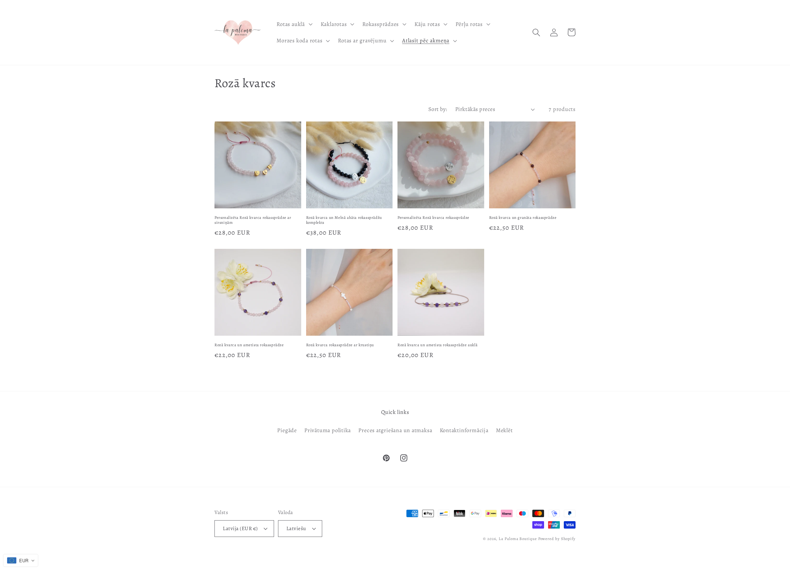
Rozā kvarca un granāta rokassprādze (523, 217)
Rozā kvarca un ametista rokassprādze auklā (437, 344)
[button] (294, 24)
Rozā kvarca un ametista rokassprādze (249, 344)
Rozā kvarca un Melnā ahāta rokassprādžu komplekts (344, 220)
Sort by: (437, 109)
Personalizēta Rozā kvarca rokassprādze (433, 217)
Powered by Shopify (557, 538)
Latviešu (296, 528)
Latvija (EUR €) (240, 528)
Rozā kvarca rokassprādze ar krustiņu (340, 344)
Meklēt (504, 430)
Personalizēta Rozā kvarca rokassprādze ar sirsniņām (252, 220)
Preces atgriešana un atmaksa (395, 430)
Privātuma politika (327, 430)
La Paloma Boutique (518, 538)
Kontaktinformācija (464, 430)
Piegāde (287, 430)
